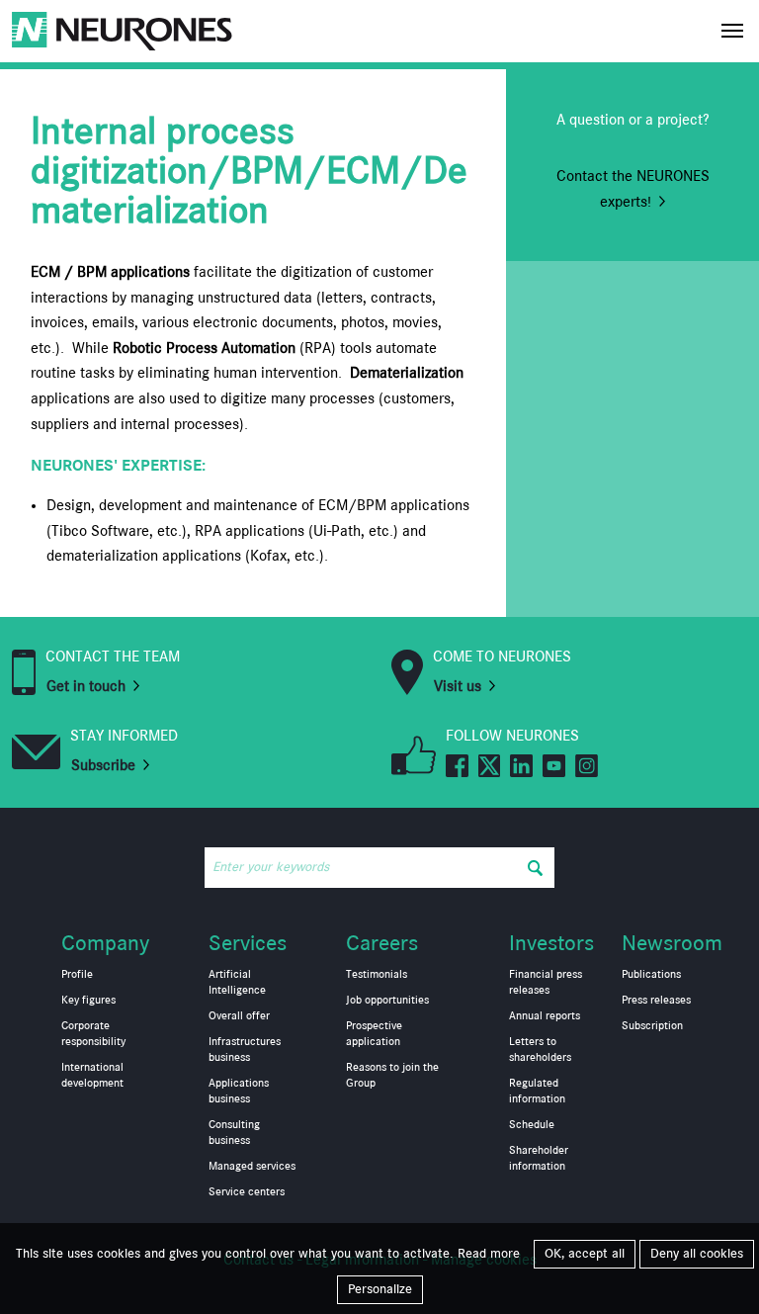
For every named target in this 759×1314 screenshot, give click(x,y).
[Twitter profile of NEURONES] (489, 764)
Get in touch (86, 687)
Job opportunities (387, 1001)
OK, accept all (585, 1254)
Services (248, 943)
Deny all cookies (696, 1254)
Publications (651, 975)
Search (534, 867)
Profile (77, 975)
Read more (489, 1254)
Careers (382, 943)
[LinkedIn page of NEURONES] (521, 764)
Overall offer (239, 1016)
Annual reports (544, 1016)
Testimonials (376, 975)
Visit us (457, 687)
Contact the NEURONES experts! (633, 190)
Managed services (252, 1167)
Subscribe (103, 766)
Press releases (656, 1001)
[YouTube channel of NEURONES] (554, 764)
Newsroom (672, 943)
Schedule (531, 1125)
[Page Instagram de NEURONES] (586, 764)
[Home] (122, 31)
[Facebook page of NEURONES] (457, 764)
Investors (551, 943)
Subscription (652, 1026)
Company (105, 943)
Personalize (380, 1289)
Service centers (247, 1192)
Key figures (88, 1001)
